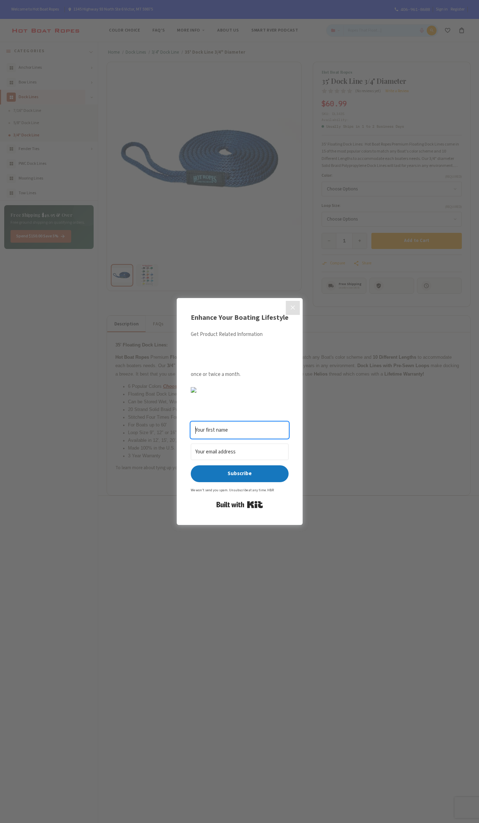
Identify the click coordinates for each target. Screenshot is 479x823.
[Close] (293, 308)
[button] (240, 390)
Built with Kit (239, 504)
